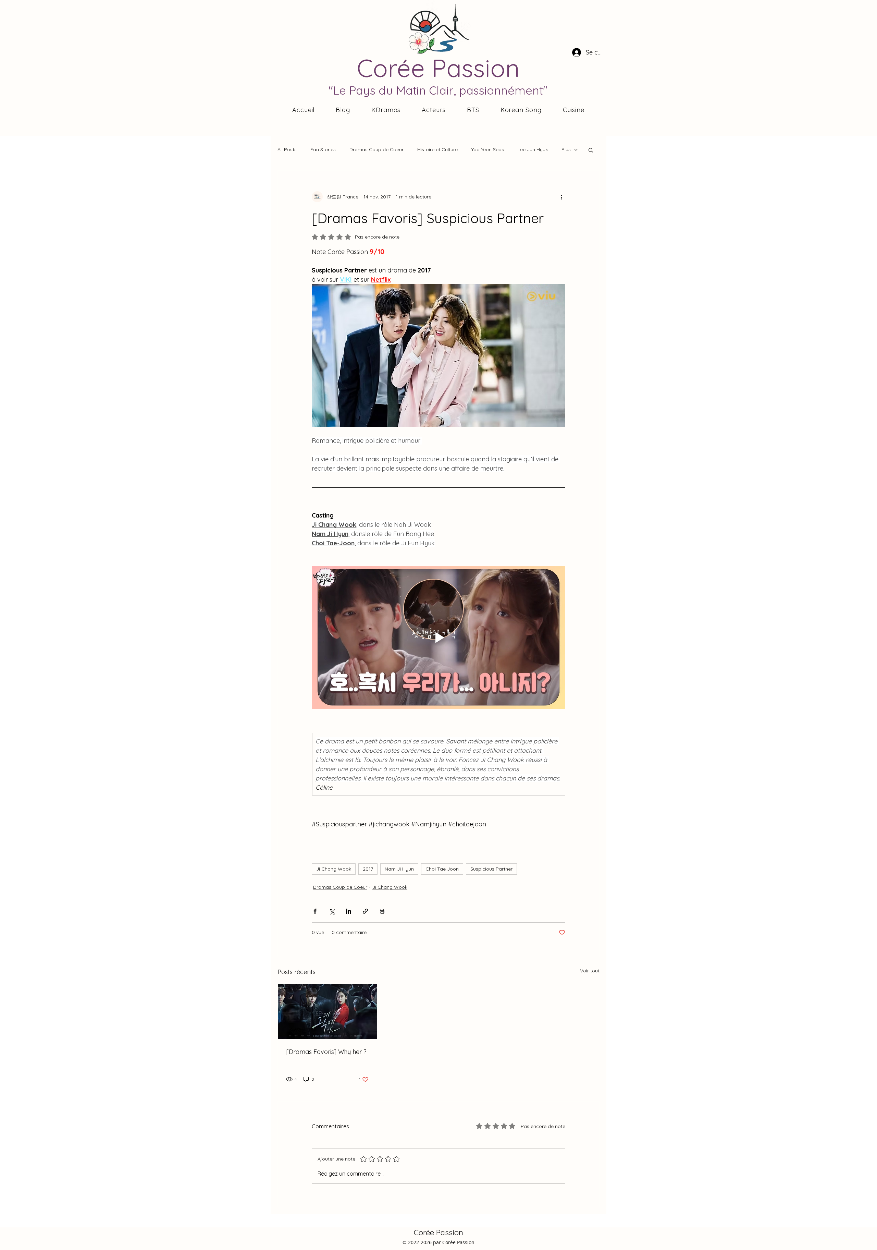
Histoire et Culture (437, 149)
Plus (566, 149)
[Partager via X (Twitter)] (332, 911)
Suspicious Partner (491, 869)
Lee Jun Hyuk (533, 149)
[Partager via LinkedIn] (348, 911)
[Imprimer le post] (382, 911)
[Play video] (438, 637)
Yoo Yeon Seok (487, 149)
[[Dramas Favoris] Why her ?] (327, 1011)
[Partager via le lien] (365, 911)
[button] (591, 150)
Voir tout (590, 971)
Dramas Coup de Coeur (376, 149)
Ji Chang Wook (333, 869)
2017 (368, 869)
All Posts (287, 149)
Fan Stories (323, 149)
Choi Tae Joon (442, 869)
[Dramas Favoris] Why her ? (326, 1052)
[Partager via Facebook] (315, 911)
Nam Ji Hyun (399, 869)
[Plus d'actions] (561, 197)
